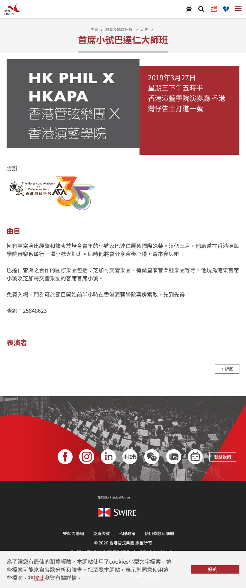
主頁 (94, 29)
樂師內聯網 (73, 533)
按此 (39, 577)
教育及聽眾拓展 (119, 29)
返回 (228, 369)
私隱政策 (127, 533)
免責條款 (101, 533)
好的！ (215, 569)
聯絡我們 (222, 457)
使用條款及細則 (159, 533)
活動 (144, 29)
